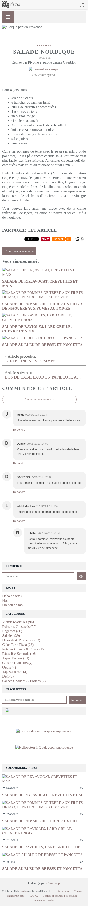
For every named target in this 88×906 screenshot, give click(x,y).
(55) (19, 626)
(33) (21, 640)
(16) (19, 654)
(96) (18, 622)
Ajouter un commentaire (39, 399)
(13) (15, 658)
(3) (8, 676)
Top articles (63, 891)
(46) (12, 631)
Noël (5, 600)
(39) (11, 636)
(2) (24, 681)
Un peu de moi (12, 605)
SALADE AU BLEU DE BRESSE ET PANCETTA (42, 868)
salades (44, 45)
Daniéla (23, 891)
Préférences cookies (43, 900)
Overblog (53, 883)
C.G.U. (34, 895)
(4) (17, 663)
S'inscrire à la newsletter (19, 251)
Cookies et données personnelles (60, 895)
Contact (78, 891)
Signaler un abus (16, 895)
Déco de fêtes (12, 596)
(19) (23, 649)
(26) (18, 645)
